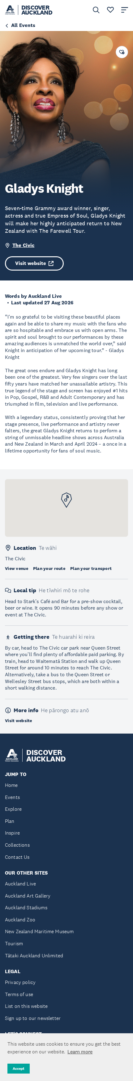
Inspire (12, 833)
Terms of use (19, 994)
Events (12, 797)
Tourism (14, 943)
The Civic (23, 245)
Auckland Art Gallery (27, 896)
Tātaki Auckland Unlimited (34, 955)
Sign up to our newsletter (33, 1018)
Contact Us (17, 857)
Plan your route (49, 568)
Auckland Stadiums (26, 907)
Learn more (79, 1051)
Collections (17, 845)
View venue (16, 568)
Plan (10, 821)
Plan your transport (91, 568)
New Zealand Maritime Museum (39, 931)
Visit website (30, 263)
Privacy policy (20, 982)
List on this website (26, 1006)
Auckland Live (20, 883)
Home (11, 785)
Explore (13, 809)
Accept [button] (18, 1068)
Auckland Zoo (20, 919)
